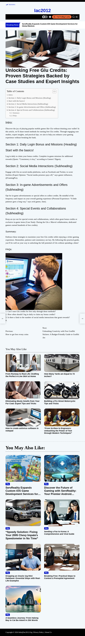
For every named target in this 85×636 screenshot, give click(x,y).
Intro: (11, 95)
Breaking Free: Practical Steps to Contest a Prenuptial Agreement (59, 577)
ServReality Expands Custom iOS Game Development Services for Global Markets (22, 492)
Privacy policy (38, 632)
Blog (7, 484)
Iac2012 (42, 10)
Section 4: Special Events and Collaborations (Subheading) (32, 110)
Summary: (16, 113)
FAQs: (15, 116)
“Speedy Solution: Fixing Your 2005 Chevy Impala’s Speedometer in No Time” (22, 535)
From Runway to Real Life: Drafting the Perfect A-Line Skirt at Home (22, 375)
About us (48, 632)
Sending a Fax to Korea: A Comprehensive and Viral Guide (59, 532)
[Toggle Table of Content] (53, 91)
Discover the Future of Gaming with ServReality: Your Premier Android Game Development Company (60, 494)
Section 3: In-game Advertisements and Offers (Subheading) (32, 107)
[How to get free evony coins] (2, 319)
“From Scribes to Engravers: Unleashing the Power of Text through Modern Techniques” (58, 430)
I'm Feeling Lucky (63, 17)
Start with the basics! (17, 101)
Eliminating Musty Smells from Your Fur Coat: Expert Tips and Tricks (23, 402)
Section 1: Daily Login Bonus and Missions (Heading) (30, 98)
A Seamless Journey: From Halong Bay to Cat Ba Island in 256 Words (22, 619)
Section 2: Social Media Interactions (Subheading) (28, 104)
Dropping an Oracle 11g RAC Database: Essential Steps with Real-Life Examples (23, 578)
